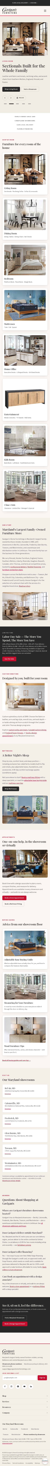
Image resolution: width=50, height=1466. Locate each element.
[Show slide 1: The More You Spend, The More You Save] (5, 103)
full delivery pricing (24, 1245)
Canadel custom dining (37, 730)
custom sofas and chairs (18, 730)
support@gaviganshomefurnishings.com (16, 1369)
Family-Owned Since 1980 (25, 117)
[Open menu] (45, 10)
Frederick (24, 1429)
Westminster (16, 1434)
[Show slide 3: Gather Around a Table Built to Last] (17, 103)
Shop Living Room (11, 89)
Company (25, 1413)
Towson (5, 1434)
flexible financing (34, 567)
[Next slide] (10, 97)
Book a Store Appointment (14, 898)
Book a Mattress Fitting (13, 904)
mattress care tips (16, 783)
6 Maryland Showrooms (25, 121)
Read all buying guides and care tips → (16, 1060)
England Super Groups (14, 733)
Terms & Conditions (18, 1463)
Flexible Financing (25, 129)
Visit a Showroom (30, 89)
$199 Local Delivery (25, 125)
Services (25, 1401)
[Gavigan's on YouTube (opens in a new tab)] (24, 1386)
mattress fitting (39, 1286)
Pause (21, 98)
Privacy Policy (6, 1463)
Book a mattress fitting (31, 777)
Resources (25, 1407)
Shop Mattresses (11, 789)
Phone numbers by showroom (34, 1434)
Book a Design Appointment (15, 1324)
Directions (8, 1094)
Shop (25, 1396)
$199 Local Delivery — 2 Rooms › (25, 3)
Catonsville (14, 1429)
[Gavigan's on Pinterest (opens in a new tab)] (17, 1386)
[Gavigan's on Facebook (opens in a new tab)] (4, 1386)
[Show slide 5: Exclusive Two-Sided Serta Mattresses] (29, 103)
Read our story (24, 586)
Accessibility (29, 1463)
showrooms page (7, 1443)
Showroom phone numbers (12, 1364)
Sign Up (42, 1378)
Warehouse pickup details (11, 1181)
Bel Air (5, 1429)
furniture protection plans (12, 570)
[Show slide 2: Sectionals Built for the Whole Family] (11, 103)
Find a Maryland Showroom (14, 1318)
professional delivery (18, 567)
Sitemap (37, 1463)
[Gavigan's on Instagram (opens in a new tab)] (11, 1386)
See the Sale (9, 659)
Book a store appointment (19, 1286)
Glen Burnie (35, 1429)
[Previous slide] (4, 97)
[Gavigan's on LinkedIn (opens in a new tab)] (30, 1386)
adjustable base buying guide (35, 780)
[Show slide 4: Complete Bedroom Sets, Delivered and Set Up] (23, 103)
